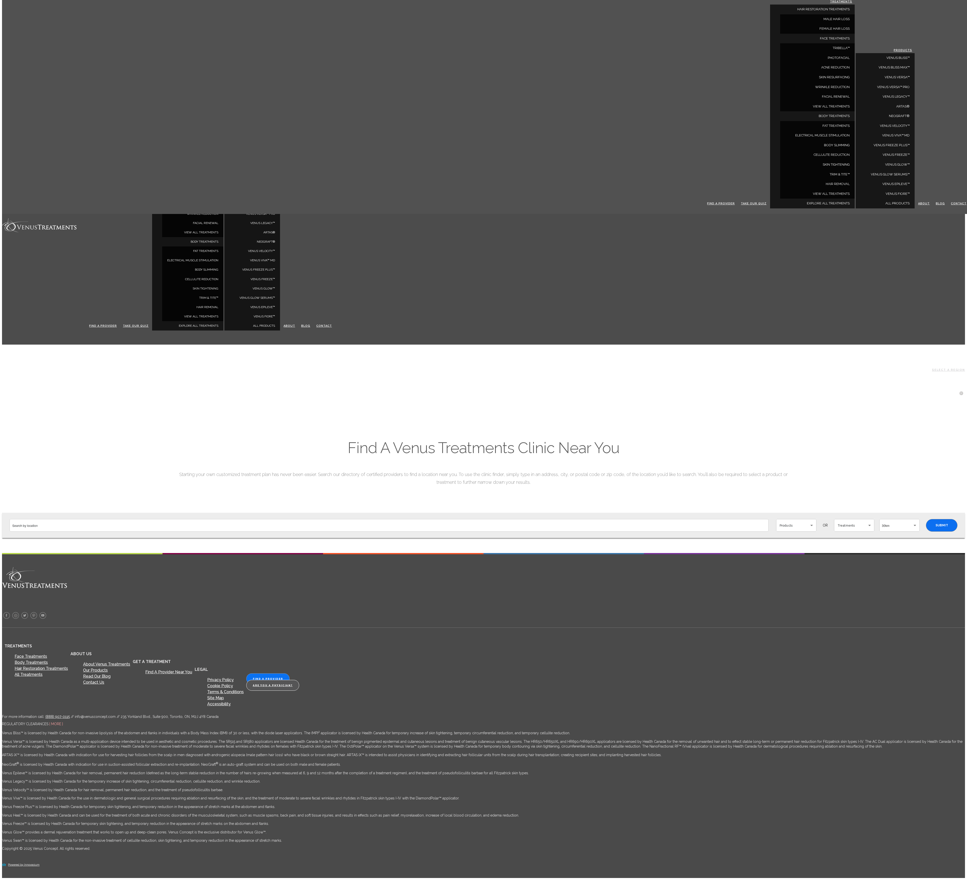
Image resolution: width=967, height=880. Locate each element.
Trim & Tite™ (208, 298)
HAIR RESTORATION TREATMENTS (823, 9)
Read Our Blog (97, 676)
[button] (796, 525)
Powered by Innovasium (24, 864)
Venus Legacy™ (262, 223)
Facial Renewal (205, 223)
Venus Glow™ (264, 288)
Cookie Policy (220, 685)
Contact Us (93, 682)
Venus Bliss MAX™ (894, 67)
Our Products (95, 670)
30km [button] (885, 525)
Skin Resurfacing (834, 77)
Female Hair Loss (834, 28)
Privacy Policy (220, 679)
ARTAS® (269, 232)
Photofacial (839, 58)
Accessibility (219, 704)
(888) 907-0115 (57, 717)
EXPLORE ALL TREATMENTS (198, 325)
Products (903, 50)
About (289, 325)
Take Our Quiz (136, 325)
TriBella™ (841, 48)
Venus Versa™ (897, 77)
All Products (264, 325)
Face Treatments (31, 656)
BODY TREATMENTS (204, 241)
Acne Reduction (835, 67)
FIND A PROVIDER (268, 678)
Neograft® (266, 241)
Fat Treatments (205, 251)
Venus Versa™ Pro (893, 87)
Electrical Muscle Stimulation (192, 260)
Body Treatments (31, 662)
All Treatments (29, 674)
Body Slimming (206, 269)
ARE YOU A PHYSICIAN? (273, 685)
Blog (305, 325)
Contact (324, 325)
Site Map (215, 697)
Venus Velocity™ (261, 251)
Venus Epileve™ (262, 307)
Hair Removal (207, 307)
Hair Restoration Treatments (41, 668)
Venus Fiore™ (264, 316)
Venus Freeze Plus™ (258, 269)
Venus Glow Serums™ (257, 298)
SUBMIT (942, 525)
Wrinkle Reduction (832, 87)
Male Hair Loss (836, 19)
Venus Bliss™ (898, 58)
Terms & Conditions (225, 691)
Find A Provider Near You (168, 672)
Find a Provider (103, 325)
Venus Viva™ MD (262, 260)
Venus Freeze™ (263, 279)
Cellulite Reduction (201, 279)
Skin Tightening (205, 288)
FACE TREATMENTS (835, 38)
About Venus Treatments (106, 664)
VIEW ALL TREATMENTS (201, 232)
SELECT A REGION (948, 370)
